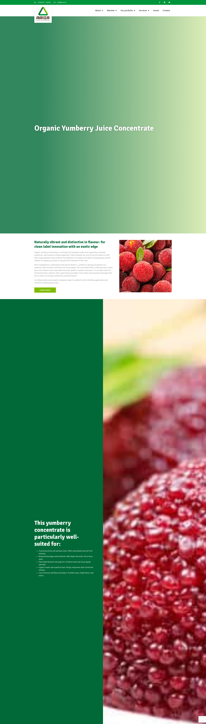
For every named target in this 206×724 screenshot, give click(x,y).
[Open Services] (148, 10)
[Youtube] (169, 2)
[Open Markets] (116, 10)
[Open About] (102, 10)
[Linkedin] (164, 2)
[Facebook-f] (159, 2)
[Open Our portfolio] (134, 10)
